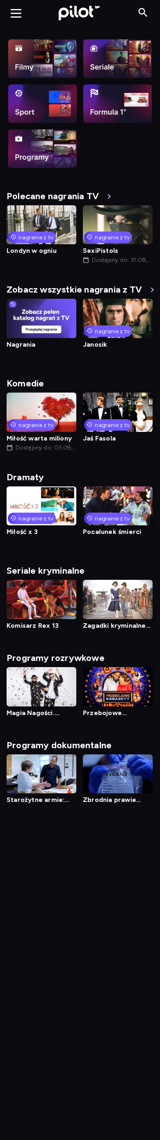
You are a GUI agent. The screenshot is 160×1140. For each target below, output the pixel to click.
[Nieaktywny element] (42, 58)
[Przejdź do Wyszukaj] (143, 12)
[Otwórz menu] (16, 13)
